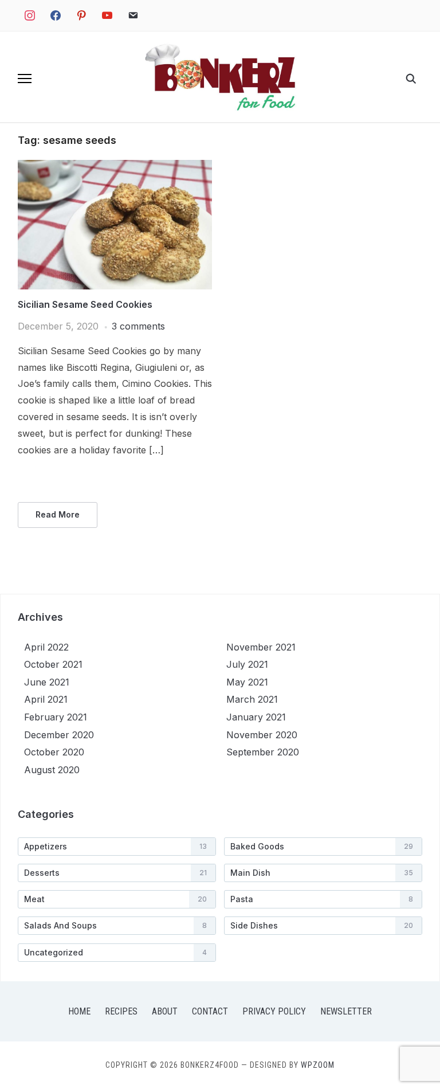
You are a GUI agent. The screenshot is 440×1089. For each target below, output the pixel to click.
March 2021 (252, 699)
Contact (210, 1011)
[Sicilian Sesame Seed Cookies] (115, 167)
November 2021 (261, 647)
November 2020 (261, 735)
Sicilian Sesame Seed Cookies (85, 304)
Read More (58, 514)
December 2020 (59, 735)
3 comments (138, 326)
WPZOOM (318, 1065)
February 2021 (55, 717)
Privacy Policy (274, 1011)
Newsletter (346, 1011)
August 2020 (52, 769)
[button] (25, 78)
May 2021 (247, 682)
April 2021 (46, 699)
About (165, 1011)
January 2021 (256, 717)
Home (79, 1011)
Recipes (121, 1011)
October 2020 (54, 752)
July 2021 (247, 664)
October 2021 (53, 664)
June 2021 (46, 682)
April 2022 (46, 647)
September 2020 (262, 752)
